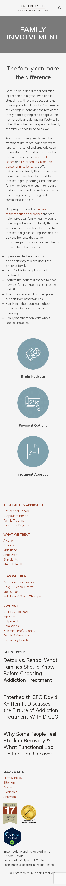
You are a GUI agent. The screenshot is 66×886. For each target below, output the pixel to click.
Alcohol (8, 540)
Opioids (8, 545)
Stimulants (10, 559)
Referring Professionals (19, 630)
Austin (7, 787)
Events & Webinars (16, 635)
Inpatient (9, 616)
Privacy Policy (12, 778)
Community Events (16, 640)
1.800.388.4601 (18, 611)
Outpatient (10, 621)
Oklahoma (10, 792)
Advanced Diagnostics (18, 582)
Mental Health (13, 564)
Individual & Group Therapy (22, 596)
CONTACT (10, 605)
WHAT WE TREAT (16, 534)
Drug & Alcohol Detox (18, 587)
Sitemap (9, 782)
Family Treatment (15, 520)
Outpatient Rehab (15, 516)
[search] (58, 8)
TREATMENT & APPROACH (23, 505)
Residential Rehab (16, 511)
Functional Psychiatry (18, 525)
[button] (5, 8)
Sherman (9, 796)
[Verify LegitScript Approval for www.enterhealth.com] (12, 845)
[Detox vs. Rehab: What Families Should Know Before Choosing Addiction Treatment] (31, 670)
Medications (11, 591)
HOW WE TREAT (15, 576)
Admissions (11, 626)
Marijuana (10, 550)
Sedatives (10, 555)
